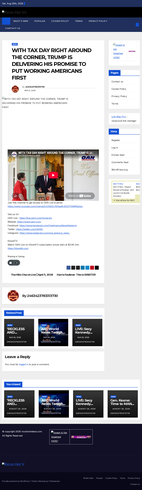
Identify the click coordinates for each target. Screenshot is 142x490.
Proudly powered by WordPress (16, 481)
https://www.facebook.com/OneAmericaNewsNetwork (48, 225)
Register (115, 140)
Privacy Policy (98, 21)
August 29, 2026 (18, 409)
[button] (133, 24)
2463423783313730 (35, 87)
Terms (79, 21)
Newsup (41, 481)
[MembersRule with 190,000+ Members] (132, 51)
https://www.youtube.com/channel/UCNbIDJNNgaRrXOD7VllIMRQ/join (45, 206)
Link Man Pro (118, 116)
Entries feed (117, 155)
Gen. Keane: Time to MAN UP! (121, 403)
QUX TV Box (118, 184)
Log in (114, 147)
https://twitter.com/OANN (29, 229)
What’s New (20, 21)
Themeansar (54, 481)
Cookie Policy (60, 21)
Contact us (12, 28)
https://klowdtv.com (18, 248)
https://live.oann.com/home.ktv (35, 218)
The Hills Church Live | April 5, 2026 (32, 274)
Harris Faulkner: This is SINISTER (76, 274)
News (15, 44)
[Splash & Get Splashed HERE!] (119, 51)
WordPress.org (119, 169)
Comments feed (119, 162)
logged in (23, 364)
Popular (39, 21)
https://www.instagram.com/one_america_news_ (44, 233)
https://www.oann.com (29, 221)
